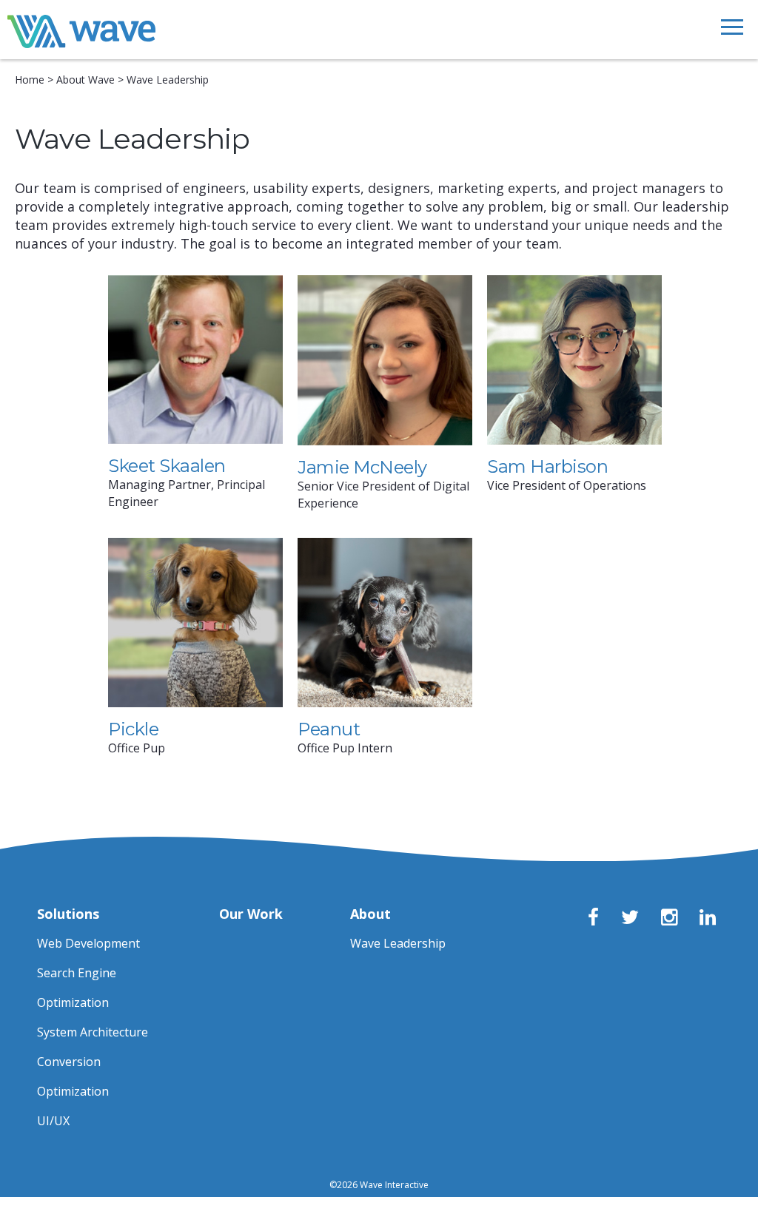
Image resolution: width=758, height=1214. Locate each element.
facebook (597, 919)
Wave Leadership (398, 943)
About (370, 914)
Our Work (251, 914)
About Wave (85, 79)
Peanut (329, 729)
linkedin (708, 919)
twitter (630, 919)
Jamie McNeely (362, 467)
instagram (670, 919)
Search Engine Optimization (76, 988)
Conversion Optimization (73, 1076)
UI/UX (53, 1121)
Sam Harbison (547, 466)
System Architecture (92, 1032)
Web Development (88, 943)
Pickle (133, 729)
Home (29, 79)
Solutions (68, 914)
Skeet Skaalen (167, 465)
